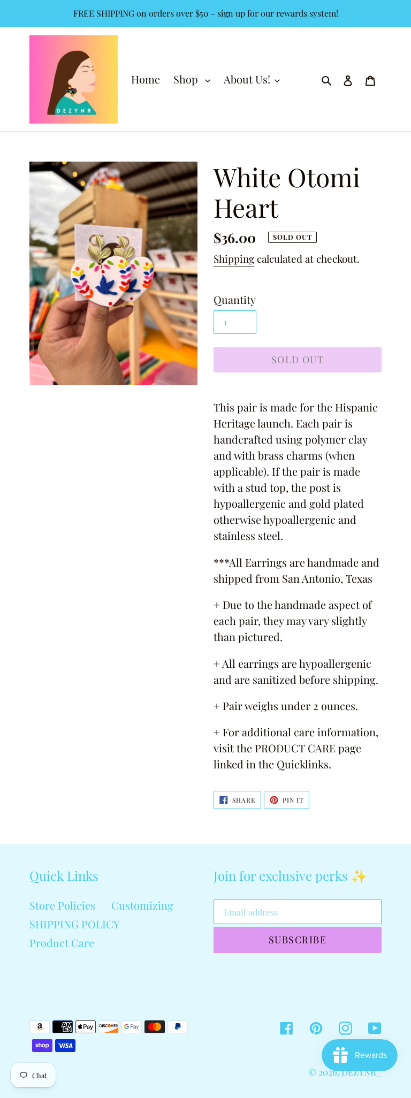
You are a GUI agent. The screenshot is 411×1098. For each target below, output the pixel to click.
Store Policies (62, 905)
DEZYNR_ (361, 1072)
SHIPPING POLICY (74, 924)
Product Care (61, 942)
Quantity (235, 299)
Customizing (142, 905)
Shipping (234, 258)
